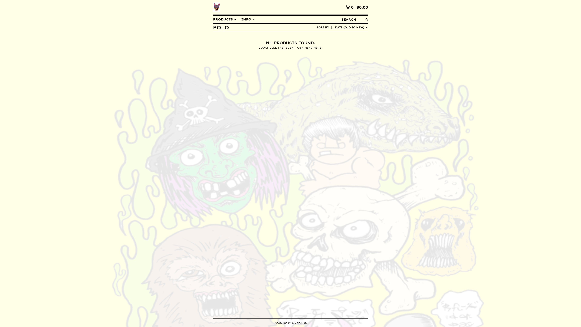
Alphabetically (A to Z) (346, 49)
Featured (334, 35)
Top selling (336, 44)
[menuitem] (224, 19)
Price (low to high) (343, 69)
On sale (333, 40)
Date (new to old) (341, 59)
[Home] (216, 7)
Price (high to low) (343, 74)
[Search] (366, 19)
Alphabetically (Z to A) (346, 54)
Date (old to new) (341, 64)
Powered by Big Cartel (290, 322)
